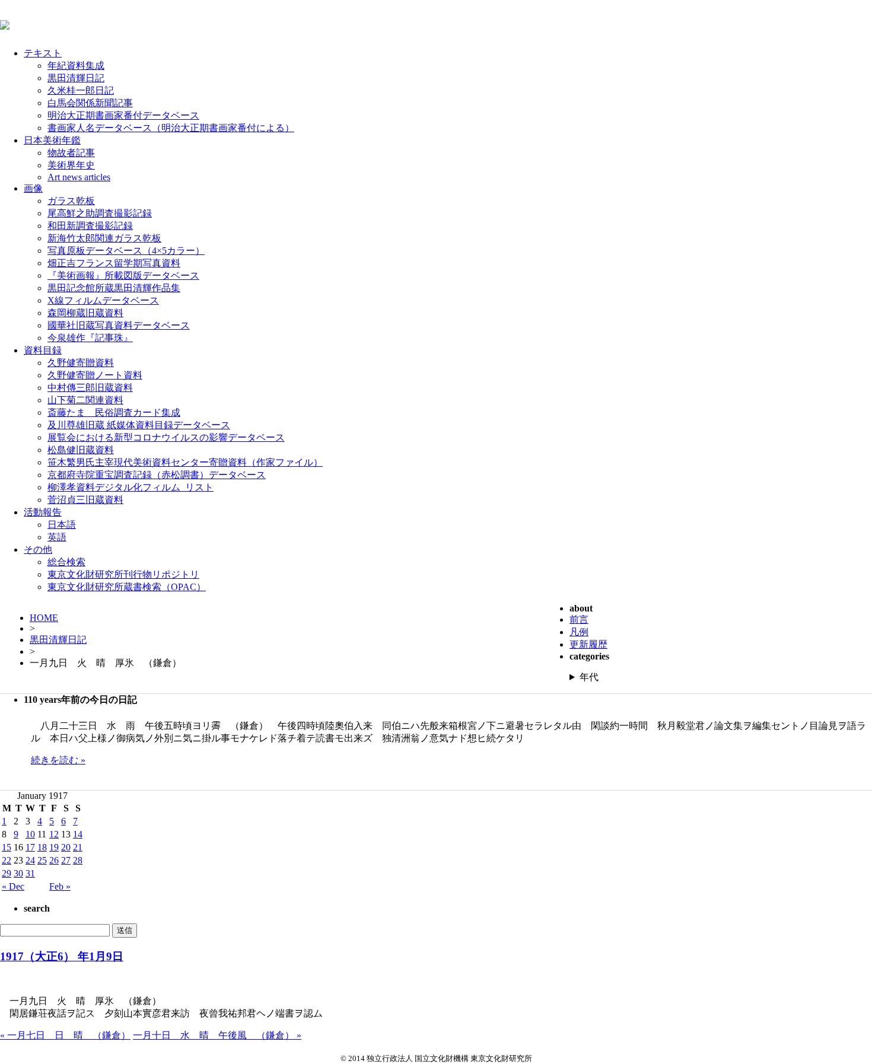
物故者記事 (71, 153)
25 (42, 860)
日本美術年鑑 (52, 140)
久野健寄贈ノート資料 (94, 375)
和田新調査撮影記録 (90, 226)
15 (6, 847)
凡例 (578, 632)
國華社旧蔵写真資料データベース (118, 325)
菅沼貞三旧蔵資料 (85, 500)
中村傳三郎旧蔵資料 (90, 388)
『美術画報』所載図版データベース (123, 275)
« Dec (13, 886)
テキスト (43, 53)
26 (54, 860)
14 (77, 834)
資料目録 (43, 350)
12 (54, 834)
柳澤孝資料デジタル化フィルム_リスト (130, 487)
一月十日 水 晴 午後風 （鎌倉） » (217, 1035)
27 (66, 860)
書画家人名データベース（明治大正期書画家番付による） (170, 128)
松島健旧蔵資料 (80, 450)
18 (42, 847)
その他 (38, 549)
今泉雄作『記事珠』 (90, 338)
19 (54, 847)
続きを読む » (58, 760)
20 (66, 847)
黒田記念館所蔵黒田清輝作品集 (113, 288)
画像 (33, 188)
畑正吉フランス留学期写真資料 (113, 263)
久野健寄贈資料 (80, 363)
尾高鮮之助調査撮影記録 (99, 213)
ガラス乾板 (71, 201)
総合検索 (66, 562)
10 (30, 834)
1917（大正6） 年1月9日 (61, 956)
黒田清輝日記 (75, 78)
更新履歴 (588, 644)
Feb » (60, 886)
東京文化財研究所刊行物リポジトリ (123, 574)
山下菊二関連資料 (85, 400)
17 (30, 847)
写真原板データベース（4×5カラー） (126, 251)
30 (18, 873)
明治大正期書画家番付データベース (123, 115)
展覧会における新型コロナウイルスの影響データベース (166, 437)
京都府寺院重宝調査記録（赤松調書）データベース (156, 475)
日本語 (61, 525)
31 (30, 873)
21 (77, 847)
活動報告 (43, 512)
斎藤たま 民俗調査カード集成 (113, 412)
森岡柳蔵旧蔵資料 (85, 313)
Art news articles (78, 177)
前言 (578, 619)
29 (6, 873)
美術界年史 (71, 165)
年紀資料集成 (75, 65)
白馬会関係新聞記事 (90, 103)
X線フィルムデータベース (103, 300)
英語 (56, 537)
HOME (44, 618)
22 (6, 860)
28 (77, 860)
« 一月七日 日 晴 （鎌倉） (65, 1035)
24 (30, 860)
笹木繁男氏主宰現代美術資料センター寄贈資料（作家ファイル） (185, 462)
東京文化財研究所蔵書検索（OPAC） (126, 587)
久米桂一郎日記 (80, 90)
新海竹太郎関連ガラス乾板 (104, 238)
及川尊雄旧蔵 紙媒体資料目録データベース (138, 425)
